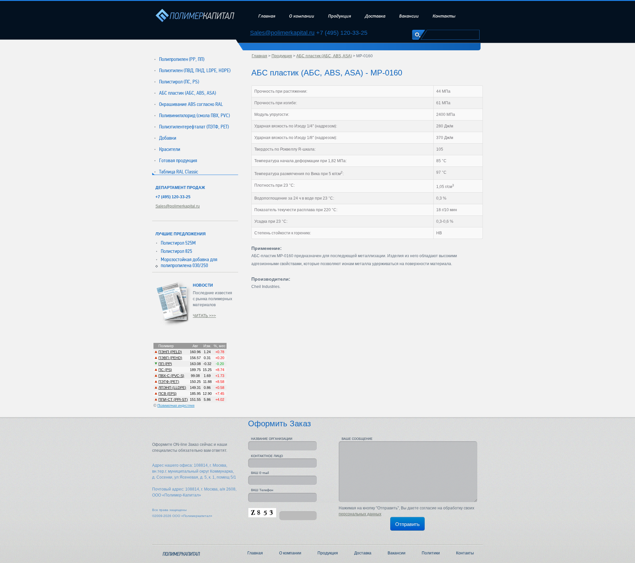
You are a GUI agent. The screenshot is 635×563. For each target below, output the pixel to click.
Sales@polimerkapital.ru (282, 33)
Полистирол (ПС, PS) (179, 82)
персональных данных (360, 514)
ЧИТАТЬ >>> (204, 315)
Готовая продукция (178, 161)
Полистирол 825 (176, 251)
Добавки (167, 138)
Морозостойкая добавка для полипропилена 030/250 (189, 262)
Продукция (339, 16)
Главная (266, 16)
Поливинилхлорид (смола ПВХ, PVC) (194, 115)
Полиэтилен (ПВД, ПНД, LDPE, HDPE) (195, 70)
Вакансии (409, 16)
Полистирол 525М (178, 243)
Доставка (375, 16)
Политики (431, 553)
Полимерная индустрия (175, 405)
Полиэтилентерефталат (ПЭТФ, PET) (194, 127)
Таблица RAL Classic (178, 172)
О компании (301, 16)
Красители (169, 149)
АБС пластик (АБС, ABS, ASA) (187, 93)
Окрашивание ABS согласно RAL (191, 104)
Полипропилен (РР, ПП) (181, 59)
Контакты (444, 16)
